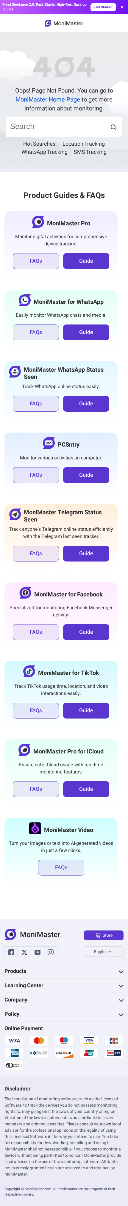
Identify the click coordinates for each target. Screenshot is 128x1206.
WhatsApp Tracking (44, 152)
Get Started (103, 7)
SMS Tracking (90, 152)
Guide (86, 261)
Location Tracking (84, 144)
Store (108, 935)
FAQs (36, 261)
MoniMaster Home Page (47, 99)
